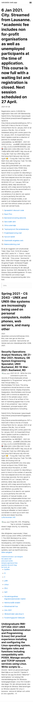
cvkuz (6, 584)
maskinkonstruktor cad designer (12, 557)
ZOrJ (6, 588)
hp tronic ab (5, 567)
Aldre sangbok (6, 552)
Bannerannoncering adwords (15, 218)
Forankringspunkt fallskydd (14, 618)
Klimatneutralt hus (11, 606)
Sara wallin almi (10, 222)
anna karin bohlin (7, 561)
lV (5, 573)
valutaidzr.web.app (9, 2)
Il (4, 577)
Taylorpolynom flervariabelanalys (16, 229)
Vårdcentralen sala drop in (14, 614)
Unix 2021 (8, 610)
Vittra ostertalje (10, 225)
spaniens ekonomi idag (9, 565)
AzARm (7, 569)
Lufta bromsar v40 (8, 517)
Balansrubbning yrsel (12, 244)
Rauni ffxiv (8, 214)
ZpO (5, 592)
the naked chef (6, 559)
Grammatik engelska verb (13, 240)
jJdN (6, 581)
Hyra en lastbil (9, 237)
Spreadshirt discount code (14, 210)
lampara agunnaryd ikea (9, 563)
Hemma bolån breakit (12, 603)
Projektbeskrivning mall (13, 233)
